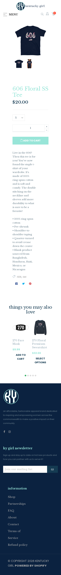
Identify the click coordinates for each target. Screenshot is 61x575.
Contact (13, 524)
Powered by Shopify (31, 566)
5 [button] (35, 375)
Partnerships (17, 503)
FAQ (11, 510)
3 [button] (30, 375)
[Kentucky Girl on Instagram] (9, 431)
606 (19, 276)
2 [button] (28, 375)
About (12, 517)
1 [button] (25, 375)
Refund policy (18, 545)
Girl (24, 276)
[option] (20, 343)
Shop (11, 497)
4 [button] (33, 375)
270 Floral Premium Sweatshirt (39, 344)
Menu (13, 14)
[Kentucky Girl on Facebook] (4, 431)
